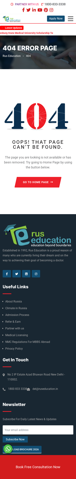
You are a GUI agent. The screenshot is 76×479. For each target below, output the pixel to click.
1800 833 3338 (17, 389)
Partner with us (27, 4)
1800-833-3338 (55, 4)
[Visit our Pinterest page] (46, 10)
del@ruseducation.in (45, 389)
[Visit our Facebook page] (24, 10)
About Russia (13, 301)
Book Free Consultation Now (38, 467)
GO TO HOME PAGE (36, 182)
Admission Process (17, 315)
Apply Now (56, 18)
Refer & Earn (13, 321)
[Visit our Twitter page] (28, 10)
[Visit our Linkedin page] (34, 10)
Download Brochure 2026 (22, 449)
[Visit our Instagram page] (51, 10)
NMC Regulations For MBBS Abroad (27, 342)
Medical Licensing (16, 335)
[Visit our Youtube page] (40, 10)
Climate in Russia (16, 308)
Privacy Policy (14, 348)
